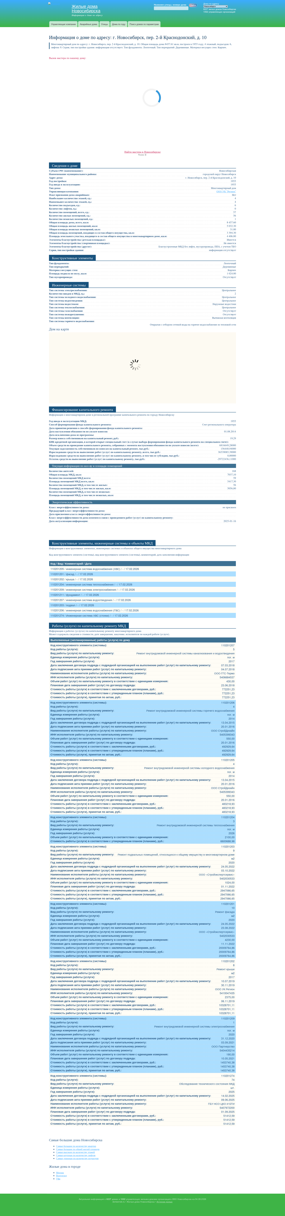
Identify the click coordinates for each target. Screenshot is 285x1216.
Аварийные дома (88, 24)
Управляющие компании (63, 24)
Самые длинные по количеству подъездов (77, 1158)
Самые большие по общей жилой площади (77, 1149)
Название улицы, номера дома (170, 4)
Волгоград (61, 1175)
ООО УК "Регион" (226, 191)
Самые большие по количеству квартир (76, 1146)
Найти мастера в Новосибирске (142, 152)
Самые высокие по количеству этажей (75, 1152)
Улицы (104, 24)
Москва (60, 1172)
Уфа (58, 1178)
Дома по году (118, 24)
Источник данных (165, 1201)
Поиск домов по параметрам (144, 24)
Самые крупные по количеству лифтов (75, 1155)
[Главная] (54, 4)
